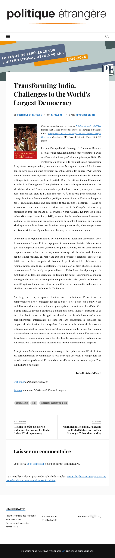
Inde (34, 403)
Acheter (18, 390)
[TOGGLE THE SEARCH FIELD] (107, 37)
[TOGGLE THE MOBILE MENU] (8, 37)
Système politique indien (54, 403)
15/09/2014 (57, 115)
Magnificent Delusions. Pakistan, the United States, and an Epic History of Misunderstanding (82, 430)
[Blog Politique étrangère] (57, 16)
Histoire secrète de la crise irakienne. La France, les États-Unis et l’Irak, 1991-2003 (32, 430)
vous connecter (35, 463)
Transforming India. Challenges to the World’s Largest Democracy (52, 94)
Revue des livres (86, 115)
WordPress (55, 551)
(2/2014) (88, 126)
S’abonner (19, 381)
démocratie (22, 403)
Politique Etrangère (29, 115)
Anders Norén (86, 551)
